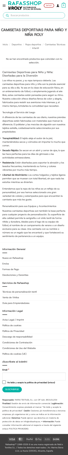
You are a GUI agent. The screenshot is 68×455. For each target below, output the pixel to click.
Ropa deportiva (33, 44)
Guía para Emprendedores (15, 303)
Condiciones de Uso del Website (19, 348)
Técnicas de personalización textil (19, 291)
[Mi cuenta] (57, 5)
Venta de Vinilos (10, 297)
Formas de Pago (10, 269)
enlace (51, 382)
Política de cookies (11, 325)
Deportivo (17, 44)
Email (5, 369)
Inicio (5, 44)
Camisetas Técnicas (55, 44)
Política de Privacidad (13, 331)
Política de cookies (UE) (14, 353)
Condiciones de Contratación (17, 342)
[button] (4, 5)
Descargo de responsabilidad (17, 336)
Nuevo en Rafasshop (12, 258)
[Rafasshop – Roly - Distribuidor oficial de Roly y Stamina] (24, 5)
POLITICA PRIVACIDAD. (19, 429)
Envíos (5, 263)
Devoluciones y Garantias (15, 275)
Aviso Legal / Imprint (13, 319)
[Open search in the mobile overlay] (34, 15)
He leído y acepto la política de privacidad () (31, 382)
